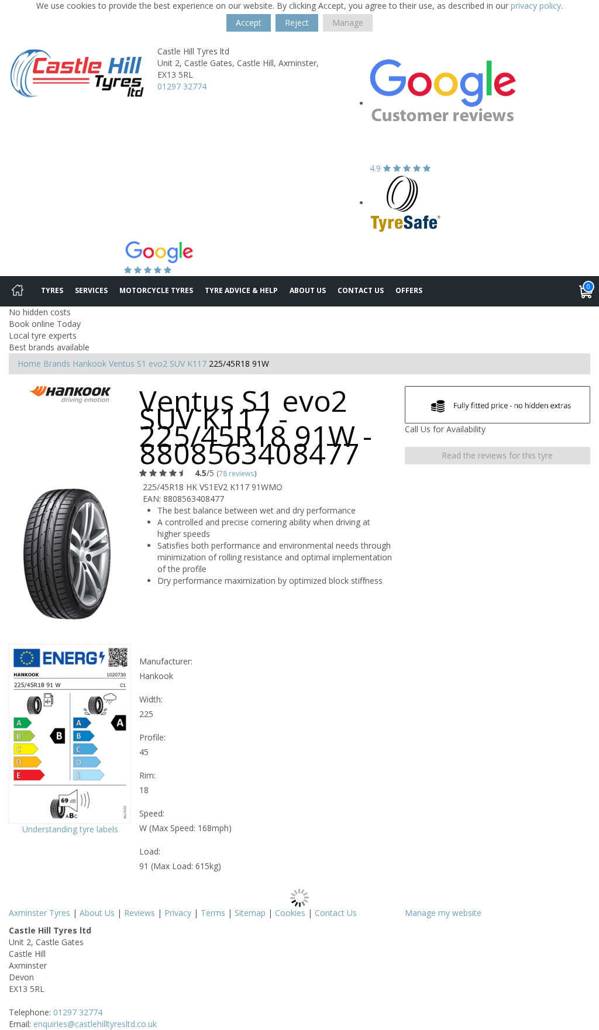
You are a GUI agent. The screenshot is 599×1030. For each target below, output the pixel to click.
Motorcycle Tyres (156, 290)
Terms (213, 912)
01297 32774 (181, 86)
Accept (248, 22)
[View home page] (77, 72)
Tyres (52, 290)
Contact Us (361, 290)
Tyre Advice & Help (241, 290)
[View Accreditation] (406, 202)
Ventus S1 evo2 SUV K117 (157, 363)
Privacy (177, 912)
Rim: (147, 775)
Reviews (139, 912)
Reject (297, 22)
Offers (408, 290)
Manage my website (443, 912)
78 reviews (236, 473)
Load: (149, 851)
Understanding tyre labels (70, 829)
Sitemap (250, 912)
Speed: (151, 813)
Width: (151, 699)
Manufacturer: (165, 661)
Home (29, 363)
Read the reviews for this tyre (497, 455)
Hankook (89, 363)
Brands (56, 363)
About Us (308, 290)
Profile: (152, 737)
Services (91, 290)
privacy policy (536, 5)
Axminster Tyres (39, 912)
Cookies (290, 912)
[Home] (17, 291)
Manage (347, 22)
